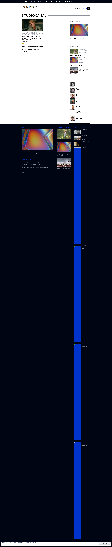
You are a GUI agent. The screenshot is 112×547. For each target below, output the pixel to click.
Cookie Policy (25, 544)
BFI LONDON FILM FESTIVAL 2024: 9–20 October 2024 (85, 345)
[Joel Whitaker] (72, 118)
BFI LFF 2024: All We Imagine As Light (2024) (85, 247)
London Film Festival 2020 (35, 33)
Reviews (25, 1)
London (81, 60)
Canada (83, 49)
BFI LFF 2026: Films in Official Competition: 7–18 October (78, 38)
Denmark (24, 33)
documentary (82, 50)
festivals (40, 1)
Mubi (23, 34)
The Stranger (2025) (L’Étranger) (85, 130)
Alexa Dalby (26, 41)
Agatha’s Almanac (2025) (76, 55)
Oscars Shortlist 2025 (85, 142)
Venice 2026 (85, 69)
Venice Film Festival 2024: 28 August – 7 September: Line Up (85, 443)
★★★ (23, 32)
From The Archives (55, 1)
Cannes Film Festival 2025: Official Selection (84, 137)
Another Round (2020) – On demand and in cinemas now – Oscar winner (32, 38)
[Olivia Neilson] (72, 113)
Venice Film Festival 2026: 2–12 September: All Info (79, 72)
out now (84, 60)
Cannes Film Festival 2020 (32, 32)
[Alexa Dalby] (72, 84)
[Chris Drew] (72, 101)
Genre (46, 1)
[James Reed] (72, 96)
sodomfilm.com (68, 1)
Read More (25, 53)
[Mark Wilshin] (72, 90)
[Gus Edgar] (72, 107)
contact (34, 168)
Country (32, 1)
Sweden (27, 34)
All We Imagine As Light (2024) (85, 148)
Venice (80, 69)
